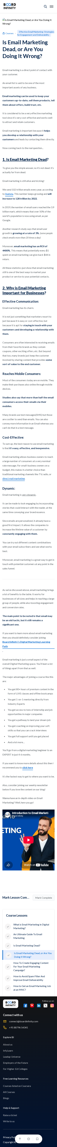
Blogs (6, 1098)
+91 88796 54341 (18, 1027)
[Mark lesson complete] (29, 1139)
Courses (9, 33)
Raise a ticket (10, 1115)
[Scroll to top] (20, 1139)
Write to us (9, 1121)
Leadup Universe (11, 1056)
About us (7, 1044)
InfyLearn (8, 1050)
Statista (9, 193)
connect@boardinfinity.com (23, 1021)
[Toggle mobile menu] (51, 7)
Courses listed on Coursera (17, 1085)
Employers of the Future (15, 1062)
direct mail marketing (13, 478)
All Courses (9, 1092)
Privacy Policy (10, 1137)
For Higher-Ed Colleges (15, 1068)
